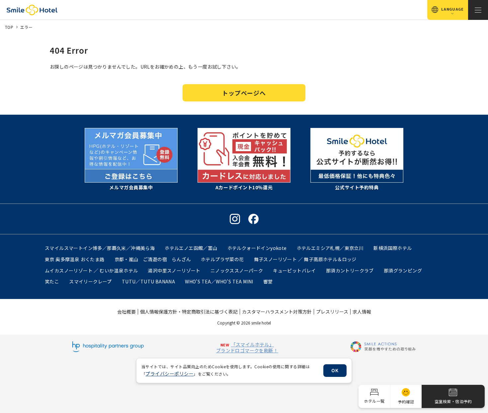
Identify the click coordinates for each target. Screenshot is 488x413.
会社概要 (126, 311)
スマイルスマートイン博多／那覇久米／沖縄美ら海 (100, 248)
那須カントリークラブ (350, 270)
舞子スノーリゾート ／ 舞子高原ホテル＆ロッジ (305, 259)
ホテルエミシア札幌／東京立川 (330, 248)
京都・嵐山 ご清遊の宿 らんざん (153, 259)
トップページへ (244, 92)
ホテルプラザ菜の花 (222, 259)
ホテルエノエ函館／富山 (191, 248)
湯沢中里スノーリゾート (174, 270)
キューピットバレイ (294, 270)
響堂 (268, 281)
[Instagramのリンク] (235, 219)
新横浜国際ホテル (392, 248)
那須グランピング (403, 270)
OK (334, 370)
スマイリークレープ (90, 281)
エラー (26, 27)
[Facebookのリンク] (253, 219)
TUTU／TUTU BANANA (148, 281)
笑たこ (52, 281)
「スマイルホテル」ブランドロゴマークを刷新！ (247, 347)
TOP (9, 27)
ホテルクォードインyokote (257, 248)
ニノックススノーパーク (236, 270)
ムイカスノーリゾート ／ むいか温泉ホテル (91, 270)
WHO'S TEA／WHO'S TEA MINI (219, 281)
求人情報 (362, 311)
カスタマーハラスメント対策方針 (277, 311)
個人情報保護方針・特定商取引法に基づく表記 (189, 311)
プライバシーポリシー (169, 373)
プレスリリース (332, 311)
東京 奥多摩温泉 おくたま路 (75, 259)
